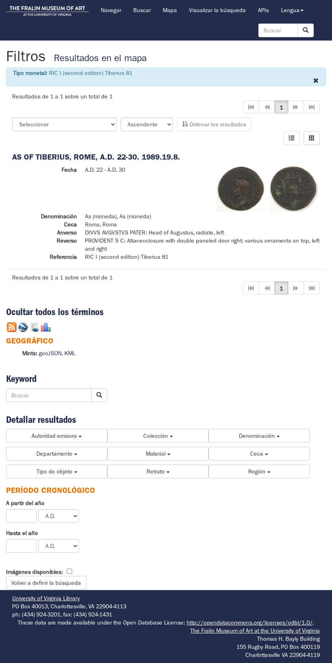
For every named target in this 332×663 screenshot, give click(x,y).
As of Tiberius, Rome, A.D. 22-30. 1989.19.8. (96, 157)
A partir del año (25, 503)
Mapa (170, 10)
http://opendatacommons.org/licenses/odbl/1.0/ (250, 622)
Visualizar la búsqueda (217, 10)
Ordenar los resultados (217, 124)
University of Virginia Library (46, 598)
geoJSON (50, 353)
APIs (263, 10)
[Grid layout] (312, 138)
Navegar (111, 10)
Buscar (142, 10)
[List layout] (291, 138)
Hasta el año (22, 533)
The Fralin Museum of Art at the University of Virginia (255, 630)
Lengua (290, 10)
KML (69, 353)
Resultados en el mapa (100, 58)
